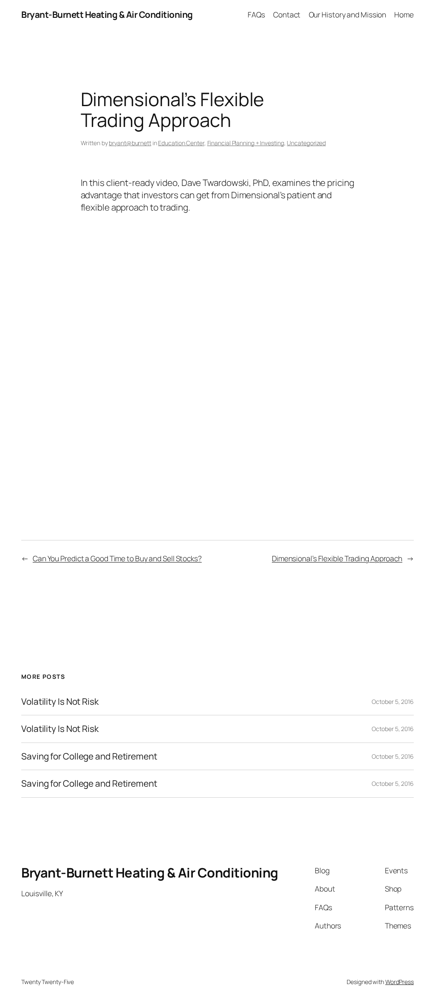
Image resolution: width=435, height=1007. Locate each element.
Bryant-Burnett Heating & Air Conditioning (107, 14)
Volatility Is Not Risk (60, 701)
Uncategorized (306, 143)
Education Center (181, 143)
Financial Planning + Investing (245, 143)
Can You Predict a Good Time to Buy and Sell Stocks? (117, 558)
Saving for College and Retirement (89, 756)
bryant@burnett (130, 143)
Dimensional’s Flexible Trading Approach (337, 558)
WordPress (399, 982)
